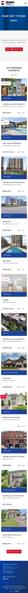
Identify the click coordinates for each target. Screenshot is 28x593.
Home (8, 49)
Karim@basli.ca (10, 572)
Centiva (16, 591)
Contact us (17, 49)
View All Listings (14, 551)
